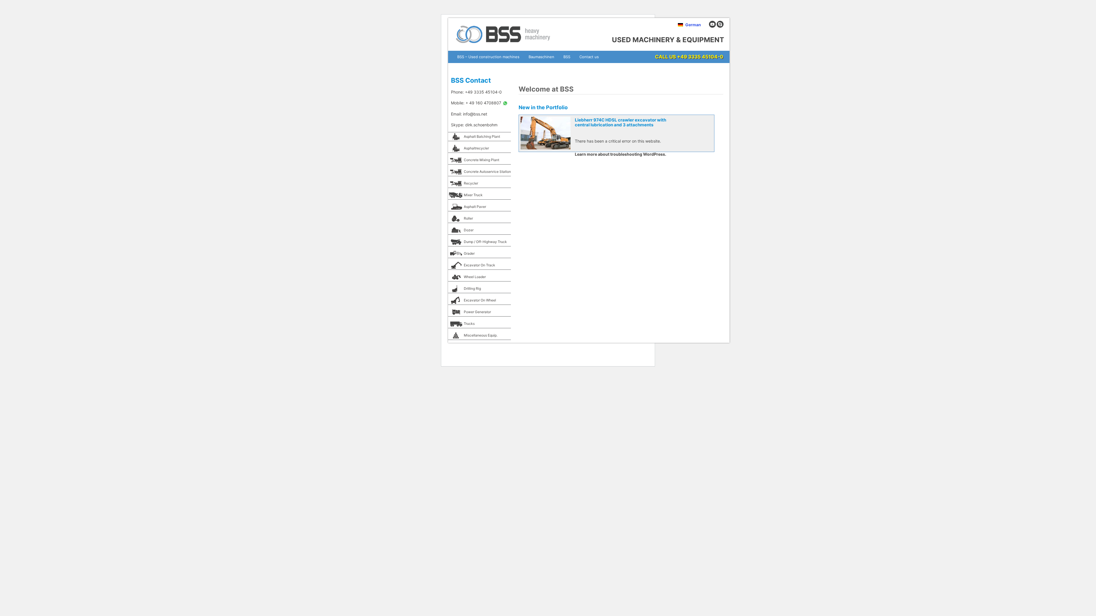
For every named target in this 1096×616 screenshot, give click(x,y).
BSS (566, 56)
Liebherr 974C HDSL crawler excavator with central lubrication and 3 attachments (620, 122)
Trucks (469, 323)
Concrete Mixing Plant (481, 160)
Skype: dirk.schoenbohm (474, 124)
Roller (468, 218)
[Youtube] (712, 26)
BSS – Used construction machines (488, 56)
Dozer (469, 230)
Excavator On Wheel (480, 300)
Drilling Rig (472, 288)
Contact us (589, 56)
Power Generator (477, 312)
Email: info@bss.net (469, 114)
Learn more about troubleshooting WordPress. (620, 154)
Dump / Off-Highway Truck (485, 242)
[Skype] (720, 26)
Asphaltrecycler (476, 148)
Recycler (471, 183)
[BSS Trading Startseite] (503, 45)
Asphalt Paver (475, 206)
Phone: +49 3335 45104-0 (476, 92)
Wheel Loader (475, 277)
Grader (469, 253)
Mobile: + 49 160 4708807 (476, 102)
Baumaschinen (541, 56)
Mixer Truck (473, 195)
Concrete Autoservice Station (487, 171)
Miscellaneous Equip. (480, 335)
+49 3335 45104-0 (700, 57)
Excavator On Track (479, 265)
